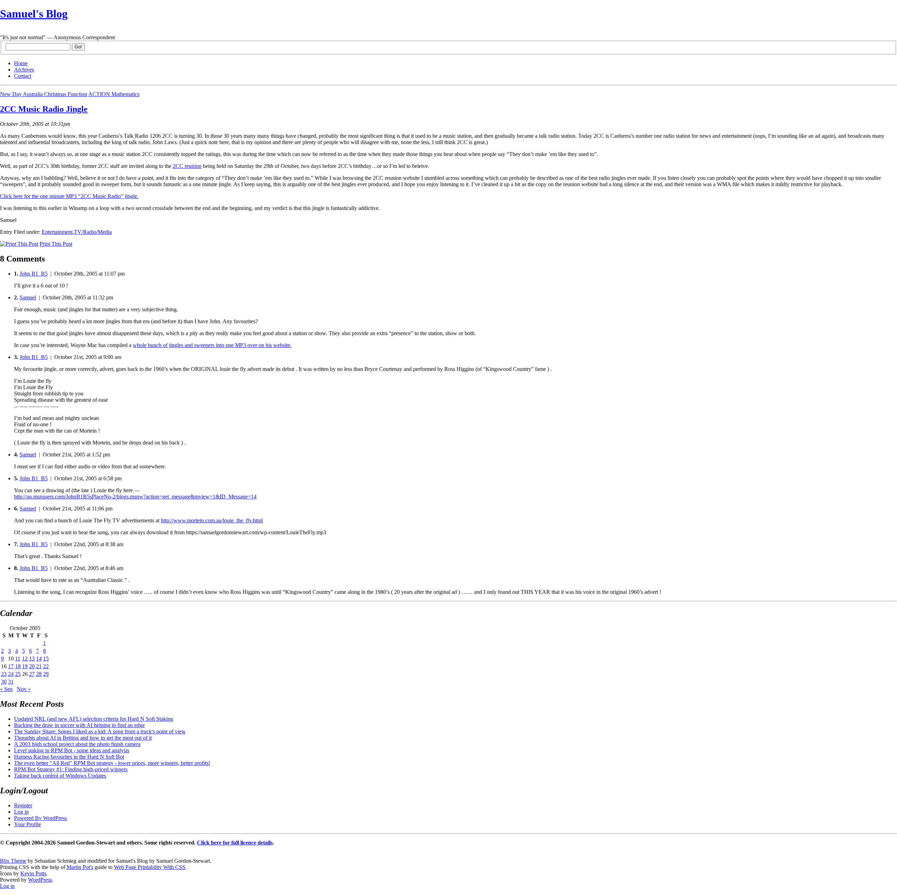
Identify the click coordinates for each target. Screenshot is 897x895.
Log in (21, 812)
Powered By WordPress (40, 818)
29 (46, 674)
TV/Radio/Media (93, 232)
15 (46, 659)
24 (11, 674)
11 (17, 659)
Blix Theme (13, 861)
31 (11, 682)
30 (4, 682)
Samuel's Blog (34, 13)
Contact (22, 76)
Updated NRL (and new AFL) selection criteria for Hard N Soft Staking (93, 719)
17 (11, 666)
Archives (24, 70)
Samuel (28, 297)
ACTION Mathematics (113, 94)
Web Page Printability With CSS (149, 867)
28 (39, 674)
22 (46, 666)
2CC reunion (187, 166)
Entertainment (57, 232)
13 (32, 659)
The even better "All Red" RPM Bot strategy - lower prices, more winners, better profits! (112, 763)
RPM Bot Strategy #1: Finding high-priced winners (71, 769)
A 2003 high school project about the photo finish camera (77, 744)
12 (25, 659)
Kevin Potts (33, 873)
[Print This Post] (19, 244)
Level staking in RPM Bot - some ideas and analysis (71, 750)
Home (21, 63)
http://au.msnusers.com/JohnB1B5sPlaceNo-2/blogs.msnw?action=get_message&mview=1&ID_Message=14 (135, 497)
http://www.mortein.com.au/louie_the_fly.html (212, 520)
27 (32, 674)
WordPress (40, 880)
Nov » (24, 689)
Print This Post (56, 244)
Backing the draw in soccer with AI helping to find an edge (79, 725)
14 (39, 659)
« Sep (6, 689)
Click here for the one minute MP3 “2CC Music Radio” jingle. (69, 196)
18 (18, 666)
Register (23, 805)
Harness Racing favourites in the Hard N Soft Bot (69, 757)
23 (4, 674)
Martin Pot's (80, 867)
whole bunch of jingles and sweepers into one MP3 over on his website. (212, 345)
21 (39, 666)
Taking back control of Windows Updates (60, 776)
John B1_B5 (34, 274)
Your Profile (27, 824)
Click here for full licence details (235, 843)
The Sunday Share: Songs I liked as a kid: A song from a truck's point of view (100, 731)
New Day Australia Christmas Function (43, 94)
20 (32, 666)
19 (25, 666)
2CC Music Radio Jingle (44, 109)
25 (18, 674)
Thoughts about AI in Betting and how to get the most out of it (83, 738)
